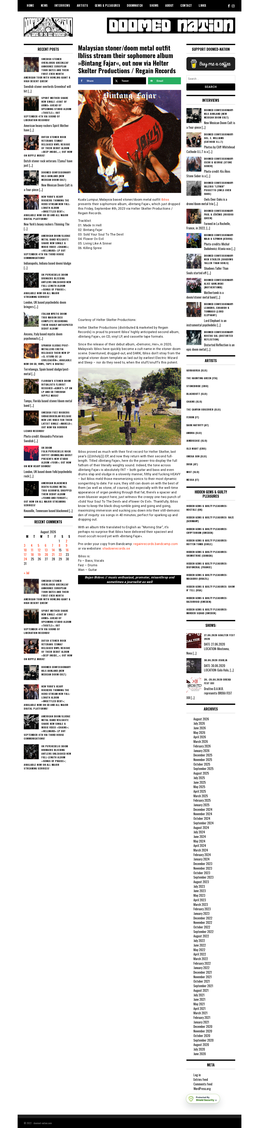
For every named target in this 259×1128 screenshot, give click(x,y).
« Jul (26, 573)
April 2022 (199, 954)
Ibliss (165, 199)
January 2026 (201, 750)
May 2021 (199, 1004)
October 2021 (201, 981)
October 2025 (201, 764)
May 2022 (199, 949)
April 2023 (199, 900)
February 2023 (202, 909)
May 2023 (199, 895)
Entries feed (200, 1079)
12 (39, 550)
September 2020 (203, 1040)
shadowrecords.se (116, 548)
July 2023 (199, 886)
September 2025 (203, 768)
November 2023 (202, 868)
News (44, 5)
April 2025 (199, 791)
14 (53, 550)
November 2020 (202, 1031)
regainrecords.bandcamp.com (155, 544)
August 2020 (201, 1044)
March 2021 (200, 1013)
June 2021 (199, 999)
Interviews (62, 5)
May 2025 (199, 786)
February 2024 (202, 854)
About (169, 5)
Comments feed (202, 1084)
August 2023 (201, 881)
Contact (186, 5)
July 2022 (199, 940)
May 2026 (199, 732)
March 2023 (200, 904)
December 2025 (202, 755)
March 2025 (200, 796)
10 (25, 550)
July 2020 (199, 1049)
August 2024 (201, 827)
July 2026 (199, 723)
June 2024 (199, 836)
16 (67, 550)
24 (25, 559)
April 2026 (199, 737)
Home (30, 5)
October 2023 (201, 872)
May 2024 (199, 841)
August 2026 (201, 719)
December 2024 (202, 809)
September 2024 (203, 823)
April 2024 (199, 845)
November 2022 (202, 922)
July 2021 (199, 995)
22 (60, 554)
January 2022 (201, 967)
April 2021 (199, 1008)
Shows (154, 5)
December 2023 (202, 863)
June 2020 (199, 1053)
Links (202, 5)
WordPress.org (202, 1088)
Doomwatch (135, 5)
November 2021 (202, 977)
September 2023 (203, 877)
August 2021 (201, 990)
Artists (82, 5)
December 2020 (202, 1026)
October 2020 (201, 1035)
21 (53, 554)
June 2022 (199, 945)
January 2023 (201, 913)
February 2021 (201, 1017)
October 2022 (201, 927)
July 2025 (199, 777)
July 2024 (199, 832)
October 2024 (201, 818)
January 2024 (201, 859)
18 (32, 554)
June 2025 (199, 782)
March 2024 (200, 850)
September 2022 (203, 931)
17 (25, 554)
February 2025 (202, 800)
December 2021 (202, 972)
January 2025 (201, 805)
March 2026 (200, 741)
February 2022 (202, 963)
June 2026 (199, 728)
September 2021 (203, 985)
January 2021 (201, 1022)
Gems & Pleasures (107, 5)
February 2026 (202, 746)
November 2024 (202, 813)
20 (46, 554)
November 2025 (202, 759)
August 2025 (201, 773)
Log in (197, 1075)
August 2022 (201, 936)
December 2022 (202, 918)
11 (32, 550)
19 (39, 554)
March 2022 (200, 958)
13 (46, 550)
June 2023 (199, 890)
